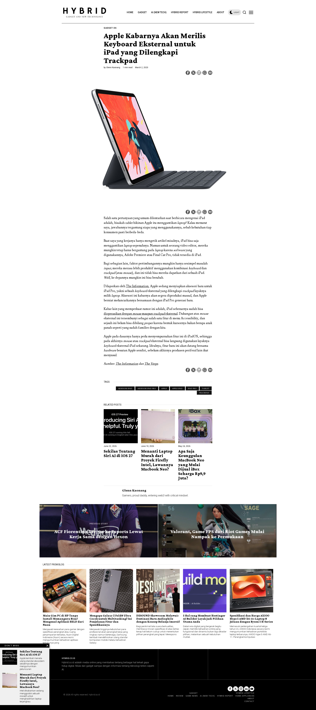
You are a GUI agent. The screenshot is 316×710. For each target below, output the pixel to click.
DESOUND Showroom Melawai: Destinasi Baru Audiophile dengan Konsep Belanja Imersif (158, 618)
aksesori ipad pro (147, 388)
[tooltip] (188, 73)
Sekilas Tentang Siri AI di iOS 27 (119, 453)
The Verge (151, 364)
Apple (164, 388)
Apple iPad (177, 388)
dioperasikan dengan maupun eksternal (141, 314)
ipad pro (192, 388)
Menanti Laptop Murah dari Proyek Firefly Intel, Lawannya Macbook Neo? (157, 460)
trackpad (204, 393)
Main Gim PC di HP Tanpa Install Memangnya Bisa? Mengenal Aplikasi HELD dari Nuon (63, 620)
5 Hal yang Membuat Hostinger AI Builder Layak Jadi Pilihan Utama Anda (204, 618)
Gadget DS (110, 28)
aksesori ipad (125, 388)
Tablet (205, 388)
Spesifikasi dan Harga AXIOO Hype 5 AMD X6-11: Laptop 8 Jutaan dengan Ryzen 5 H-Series (251, 618)
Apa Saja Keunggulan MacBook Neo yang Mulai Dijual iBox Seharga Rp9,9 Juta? (192, 464)
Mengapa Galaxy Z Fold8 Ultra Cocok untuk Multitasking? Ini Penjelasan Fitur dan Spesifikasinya (111, 620)
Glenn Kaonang (113, 67)
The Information (137, 286)
